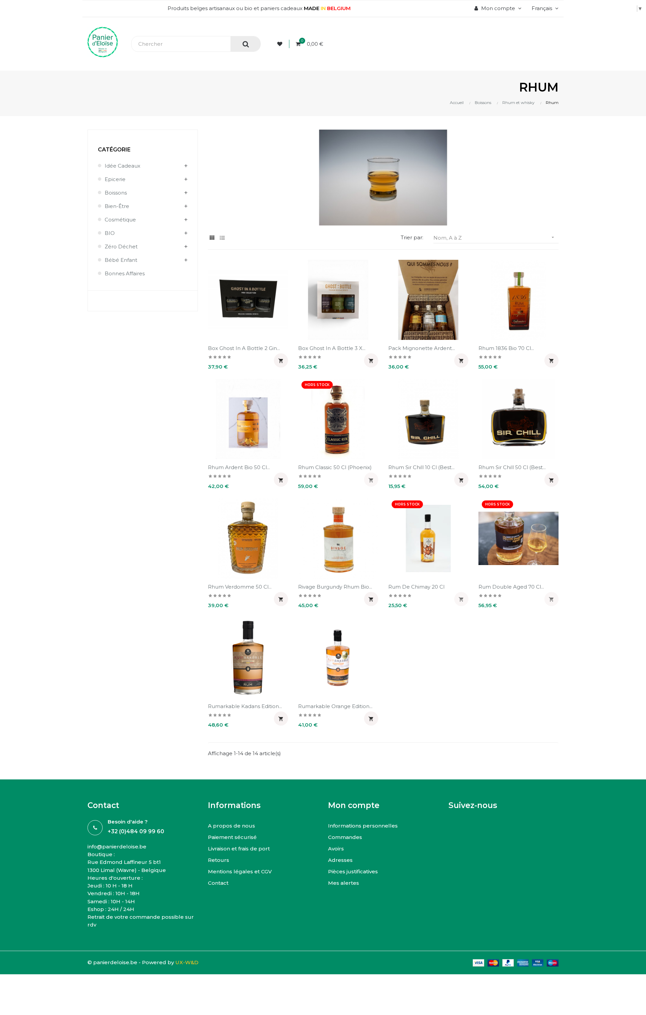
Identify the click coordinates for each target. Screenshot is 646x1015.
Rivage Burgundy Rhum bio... (335, 587)
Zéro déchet (121, 246)
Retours (218, 860)
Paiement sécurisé (232, 837)
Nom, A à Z (494, 238)
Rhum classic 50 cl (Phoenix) (335, 467)
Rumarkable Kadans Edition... (245, 706)
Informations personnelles (363, 826)
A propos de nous (231, 826)
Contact (218, 883)
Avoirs (336, 848)
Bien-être (117, 206)
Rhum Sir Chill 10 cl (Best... (421, 467)
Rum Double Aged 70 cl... (511, 587)
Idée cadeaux (122, 166)
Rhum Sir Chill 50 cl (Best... (512, 467)
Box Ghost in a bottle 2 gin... (244, 348)
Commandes (345, 837)
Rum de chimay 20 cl (416, 587)
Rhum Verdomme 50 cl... (240, 587)
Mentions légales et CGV (240, 871)
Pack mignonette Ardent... (421, 348)
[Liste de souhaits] (280, 44)
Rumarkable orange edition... (335, 706)
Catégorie (114, 149)
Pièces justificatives (353, 871)
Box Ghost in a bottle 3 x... (331, 348)
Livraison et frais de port (239, 848)
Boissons (116, 192)
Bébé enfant (121, 260)
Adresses (340, 860)
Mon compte (354, 805)
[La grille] (212, 238)
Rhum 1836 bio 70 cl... (506, 348)
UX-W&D (187, 962)
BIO (110, 233)
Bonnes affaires (125, 273)
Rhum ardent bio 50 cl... (239, 467)
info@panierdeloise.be (116, 846)
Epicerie (115, 179)
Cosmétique (120, 219)
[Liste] (222, 238)
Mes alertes (343, 883)
